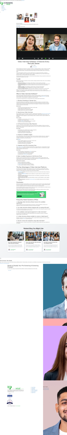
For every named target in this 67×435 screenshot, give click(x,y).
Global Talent (24, 173)
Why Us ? (3, 7)
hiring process (25, 154)
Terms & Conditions (34, 390)
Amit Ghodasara (34, 66)
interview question (32, 179)
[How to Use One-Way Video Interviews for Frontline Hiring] (33, 236)
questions (22, 120)
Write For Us (33, 392)
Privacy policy (34, 391)
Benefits (19, 139)
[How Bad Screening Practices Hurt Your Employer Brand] (51, 236)
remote (24, 218)
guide (39, 158)
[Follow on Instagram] (19, 27)
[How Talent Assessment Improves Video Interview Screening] (16, 236)
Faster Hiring (20, 171)
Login (3, 10)
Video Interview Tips (34, 389)
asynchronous (44, 96)
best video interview (20, 146)
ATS (30, 151)
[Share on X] (18, 27)
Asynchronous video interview (46, 113)
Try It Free (9, 270)
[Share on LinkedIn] (17, 27)
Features (3, 5)
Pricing (3, 6)
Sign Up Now (18, 25)
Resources (3, 8)
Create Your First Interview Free (4, 263)
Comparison (33, 388)
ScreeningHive (18, 405)
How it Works (33, 387)
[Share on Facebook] (16, 27)
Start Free (22, 0)
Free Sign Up (4, 9)
